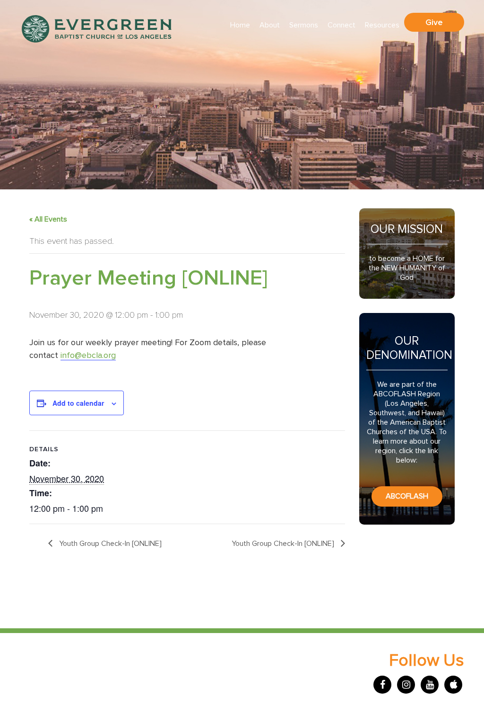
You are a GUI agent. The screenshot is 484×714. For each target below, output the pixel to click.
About (269, 25)
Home (240, 25)
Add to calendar (78, 403)
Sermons (303, 25)
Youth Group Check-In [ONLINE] (109, 543)
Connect (341, 25)
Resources (382, 25)
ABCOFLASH (407, 496)
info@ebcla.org (88, 355)
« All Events (48, 219)
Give (434, 22)
